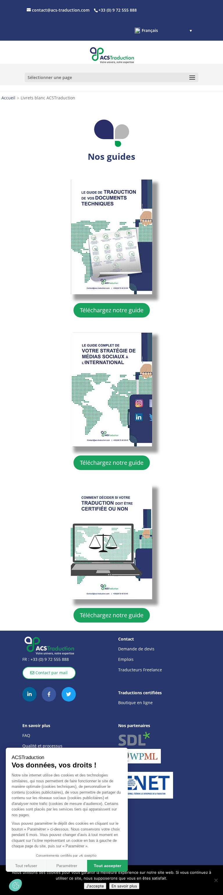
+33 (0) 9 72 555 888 (49, 659)
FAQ (26, 735)
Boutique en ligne (135, 702)
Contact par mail (51, 672)
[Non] (216, 880)
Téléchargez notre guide (111, 310)
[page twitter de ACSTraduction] (69, 694)
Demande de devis (136, 649)
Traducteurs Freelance (140, 669)
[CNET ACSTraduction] (145, 785)
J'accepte (95, 886)
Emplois (126, 659)
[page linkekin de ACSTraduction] (29, 694)
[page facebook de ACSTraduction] (49, 694)
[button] (163, 30)
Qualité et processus (42, 746)
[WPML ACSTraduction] (145, 756)
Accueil (8, 98)
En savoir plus (124, 886)
